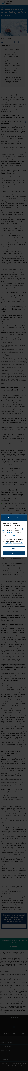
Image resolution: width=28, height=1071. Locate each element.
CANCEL (14, 548)
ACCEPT (14, 553)
